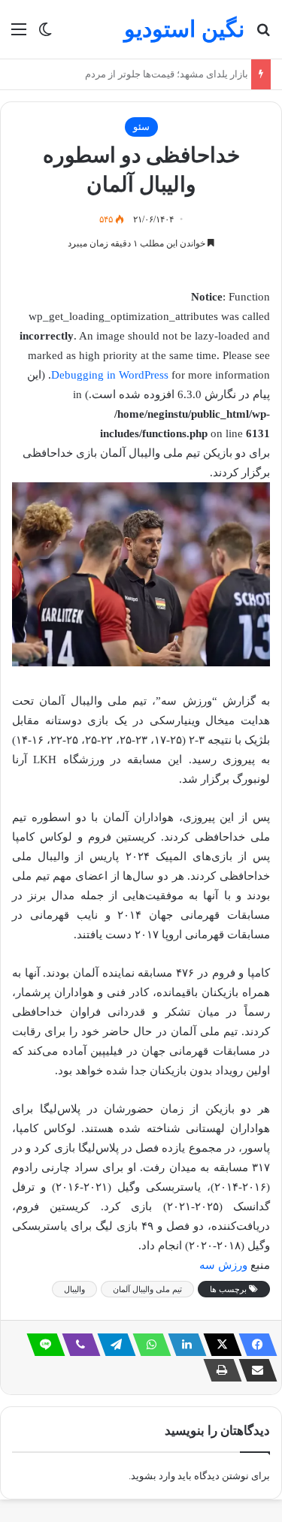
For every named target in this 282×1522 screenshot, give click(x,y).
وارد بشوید (153, 1475)
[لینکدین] (183, 1344)
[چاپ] (218, 1370)
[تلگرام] (112, 1344)
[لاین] (41, 1344)
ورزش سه (223, 1265)
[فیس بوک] (253, 1344)
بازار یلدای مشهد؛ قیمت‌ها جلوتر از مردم (162, 74)
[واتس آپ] (147, 1344)
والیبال (74, 1289)
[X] (218, 1344)
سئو (141, 126)
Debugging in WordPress (109, 375)
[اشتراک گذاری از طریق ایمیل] (253, 1370)
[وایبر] (77, 1344)
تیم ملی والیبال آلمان (147, 1289)
